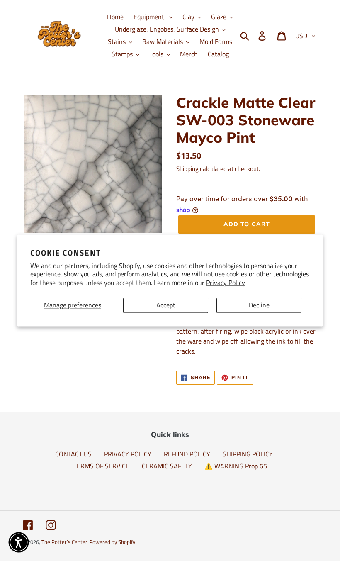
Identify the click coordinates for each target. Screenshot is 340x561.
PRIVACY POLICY (127, 454)
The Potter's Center (64, 542)
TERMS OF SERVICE (101, 466)
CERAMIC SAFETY (167, 466)
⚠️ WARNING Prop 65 (235, 466)
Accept (165, 305)
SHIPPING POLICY (248, 454)
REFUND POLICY (187, 454)
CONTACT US (73, 454)
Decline (259, 305)
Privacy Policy (225, 283)
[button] (18, 542)
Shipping (187, 168)
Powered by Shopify (112, 542)
